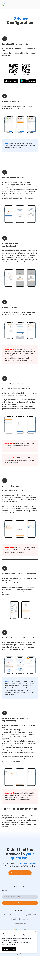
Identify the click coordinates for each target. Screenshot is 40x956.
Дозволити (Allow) (9, 949)
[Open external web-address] (11, 81)
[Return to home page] (4, 4)
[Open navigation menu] (36, 5)
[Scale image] (20, 124)
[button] (20, 872)
